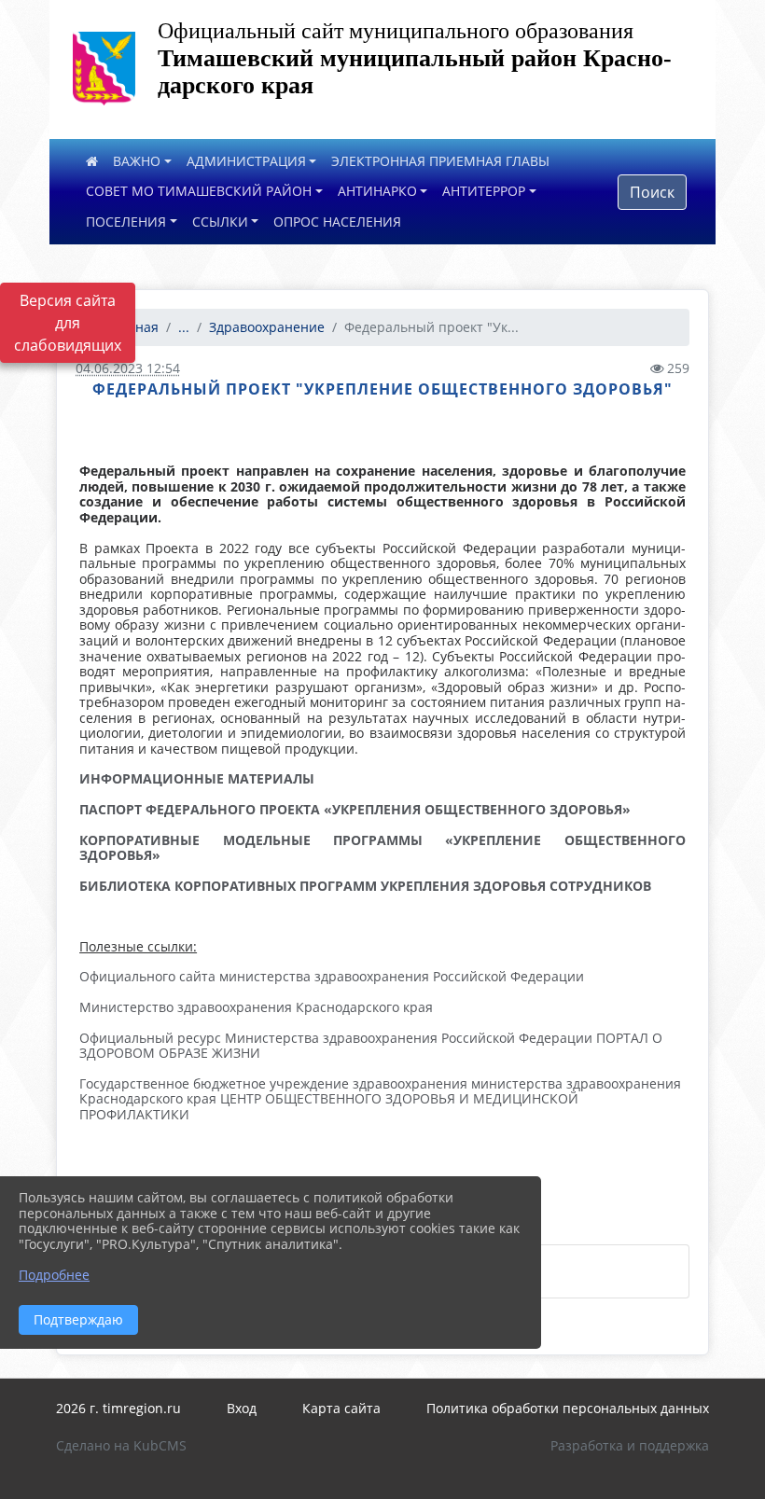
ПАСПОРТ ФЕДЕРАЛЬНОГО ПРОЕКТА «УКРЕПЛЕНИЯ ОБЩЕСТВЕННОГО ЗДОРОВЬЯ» (355, 809)
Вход (242, 1408)
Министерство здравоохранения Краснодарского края (256, 1007)
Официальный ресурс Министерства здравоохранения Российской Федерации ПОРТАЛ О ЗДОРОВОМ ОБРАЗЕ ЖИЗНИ (370, 1045)
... (183, 327)
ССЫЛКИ (220, 221)
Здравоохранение (267, 327)
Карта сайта (341, 1408)
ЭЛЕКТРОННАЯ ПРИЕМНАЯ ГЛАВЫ (440, 161)
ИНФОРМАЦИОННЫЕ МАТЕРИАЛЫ (196, 778)
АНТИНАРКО (377, 191)
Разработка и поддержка (629, 1445)
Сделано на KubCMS (121, 1445)
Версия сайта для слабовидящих (67, 322)
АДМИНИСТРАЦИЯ (246, 161)
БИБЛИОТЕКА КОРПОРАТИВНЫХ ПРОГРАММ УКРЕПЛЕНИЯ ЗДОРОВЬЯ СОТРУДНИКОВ (365, 886)
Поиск (652, 192)
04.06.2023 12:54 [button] (128, 368)
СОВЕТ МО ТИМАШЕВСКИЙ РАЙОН (199, 191)
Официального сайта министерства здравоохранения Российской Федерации (331, 976)
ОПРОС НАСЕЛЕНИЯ (337, 221)
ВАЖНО (136, 161)
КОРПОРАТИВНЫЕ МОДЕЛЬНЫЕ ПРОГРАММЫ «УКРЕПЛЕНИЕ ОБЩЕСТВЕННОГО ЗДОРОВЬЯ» (382, 848)
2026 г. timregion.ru (118, 1408)
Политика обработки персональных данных (567, 1408)
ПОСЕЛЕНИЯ (126, 221)
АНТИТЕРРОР (483, 191)
